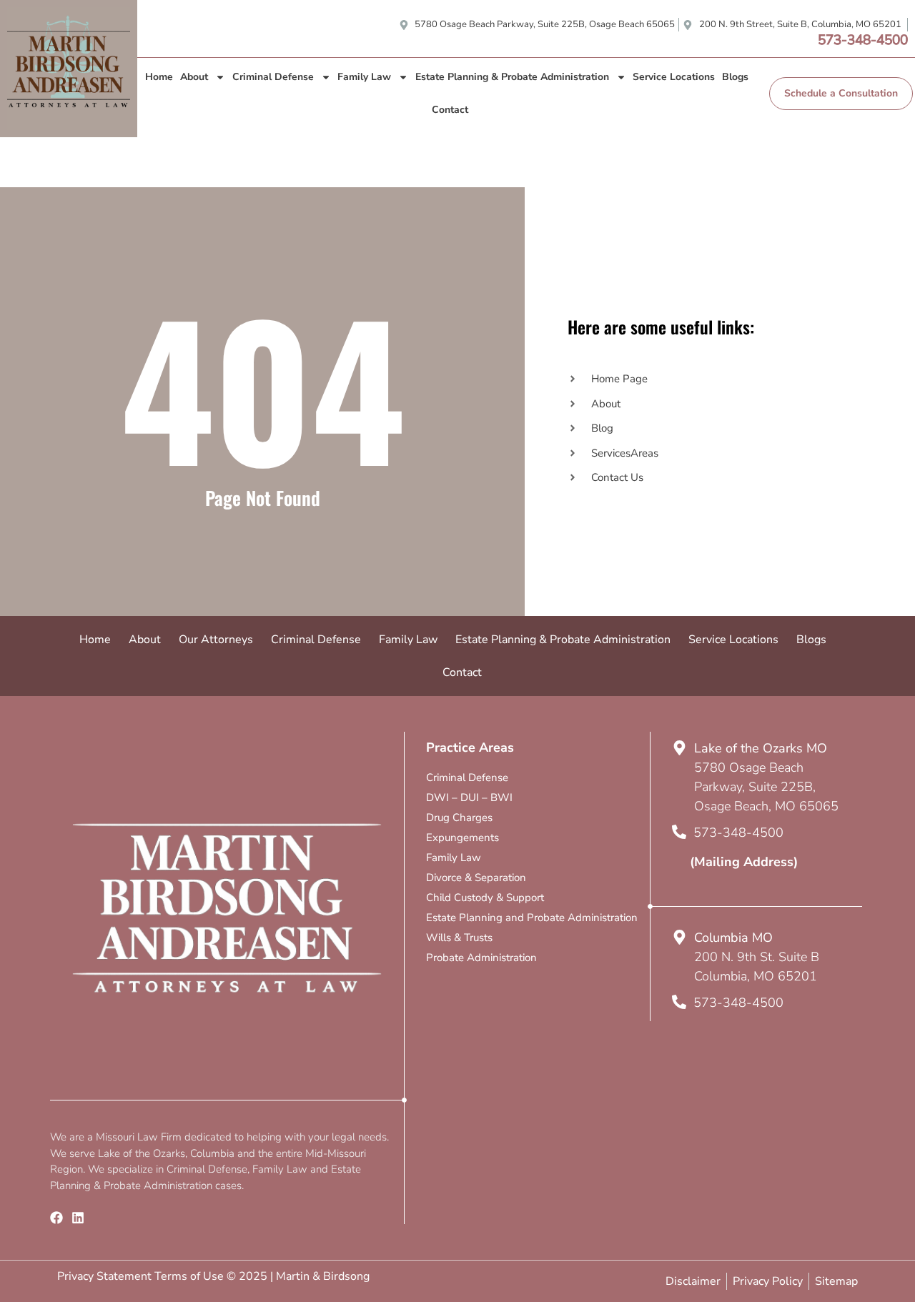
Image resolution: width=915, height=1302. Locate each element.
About (194, 77)
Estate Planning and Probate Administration (532, 917)
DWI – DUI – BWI (469, 797)
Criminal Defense (273, 77)
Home (159, 77)
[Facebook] (56, 1217)
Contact (450, 109)
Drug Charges (459, 817)
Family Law (364, 77)
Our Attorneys (216, 639)
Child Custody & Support (485, 897)
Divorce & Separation (476, 877)
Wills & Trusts (459, 937)
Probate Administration (481, 957)
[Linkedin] (77, 1217)
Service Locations (674, 77)
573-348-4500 (863, 40)
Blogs (735, 77)
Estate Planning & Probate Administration (512, 77)
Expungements (462, 837)
